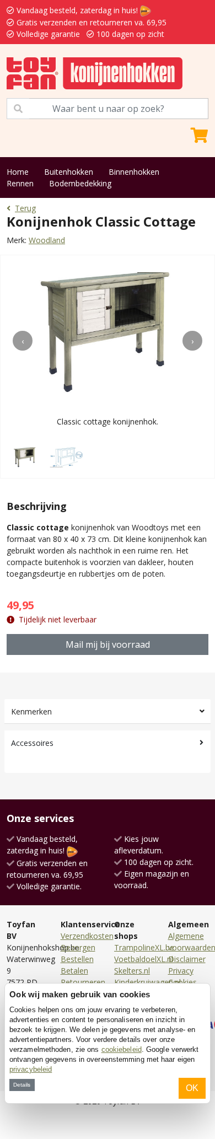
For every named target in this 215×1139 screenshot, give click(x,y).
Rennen (20, 183)
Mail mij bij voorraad (108, 644)
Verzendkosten (87, 936)
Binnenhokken (134, 171)
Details (21, 1085)
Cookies (182, 982)
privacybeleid (30, 1069)
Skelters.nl (132, 970)
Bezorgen (78, 947)
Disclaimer (187, 959)
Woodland (47, 240)
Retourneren (83, 982)
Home (18, 171)
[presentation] (23, 341)
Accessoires (32, 743)
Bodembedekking (80, 183)
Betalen (74, 970)
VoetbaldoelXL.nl (143, 959)
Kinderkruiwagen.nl (147, 982)
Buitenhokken (68, 171)
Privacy (181, 970)
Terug (25, 208)
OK (192, 1088)
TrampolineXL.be (144, 947)
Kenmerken (31, 711)
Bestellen (77, 959)
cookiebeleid (121, 1049)
